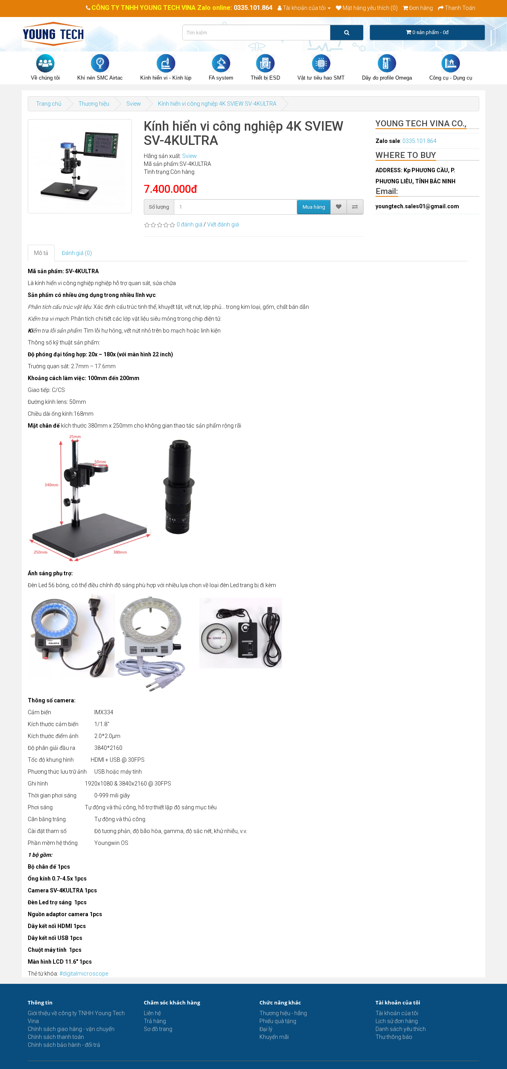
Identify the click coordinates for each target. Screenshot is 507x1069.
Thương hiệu (93, 104)
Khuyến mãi (274, 1037)
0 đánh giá (189, 224)
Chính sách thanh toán (56, 1037)
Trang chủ (48, 104)
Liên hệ (152, 1013)
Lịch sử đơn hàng (396, 1021)
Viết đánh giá (223, 224)
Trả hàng (155, 1021)
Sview (133, 104)
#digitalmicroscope (83, 973)
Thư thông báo (393, 1037)
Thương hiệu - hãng (283, 1013)
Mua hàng (314, 207)
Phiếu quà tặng (277, 1021)
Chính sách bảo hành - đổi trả (64, 1045)
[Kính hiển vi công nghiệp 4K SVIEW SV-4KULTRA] (80, 166)
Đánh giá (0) (77, 253)
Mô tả (41, 253)
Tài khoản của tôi (396, 1013)
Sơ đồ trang (158, 1029)
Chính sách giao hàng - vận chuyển (71, 1029)
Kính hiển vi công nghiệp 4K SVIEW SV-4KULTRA (217, 104)
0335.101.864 (253, 7)
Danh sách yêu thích (400, 1029)
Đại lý (266, 1029)
